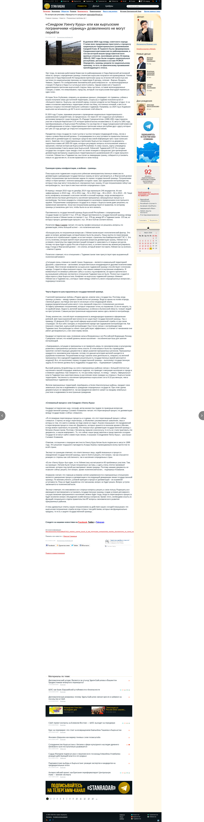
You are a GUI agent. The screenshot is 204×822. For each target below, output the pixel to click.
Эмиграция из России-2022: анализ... (116, 709)
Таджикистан (89, 1)
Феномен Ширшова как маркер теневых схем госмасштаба (74, 737)
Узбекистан (114, 1)
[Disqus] (89, 584)
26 (145, 248)
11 (80, 799)
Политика (46, 11)
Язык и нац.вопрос (110, 11)
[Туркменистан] (127, 689)
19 (145, 246)
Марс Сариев (61, 225)
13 (88, 799)
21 (150, 246)
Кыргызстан (77, 1)
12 (84, 799)
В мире (133, 1)
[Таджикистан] (125, 689)
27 (148, 248)
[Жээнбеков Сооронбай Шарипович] (141, 81)
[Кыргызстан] (76, 37)
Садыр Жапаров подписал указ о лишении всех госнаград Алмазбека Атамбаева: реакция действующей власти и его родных (85, 755)
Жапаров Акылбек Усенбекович (151, 59)
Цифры (122, 818)
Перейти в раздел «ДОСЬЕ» (146, 49)
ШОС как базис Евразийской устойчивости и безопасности (74, 690)
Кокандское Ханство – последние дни (73, 709)
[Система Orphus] (118, 547)
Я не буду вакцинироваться (149, 215)
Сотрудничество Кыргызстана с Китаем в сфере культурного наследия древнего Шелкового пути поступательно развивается (84, 746)
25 (143, 248)
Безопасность (83, 11)
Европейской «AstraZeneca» (145, 200)
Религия (73, 11)
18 (143, 246)
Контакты (49, 817)
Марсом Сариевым (70, 536)
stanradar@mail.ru (94, 15)
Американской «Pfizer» (147, 208)
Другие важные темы (152, 11)
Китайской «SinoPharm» (148, 206)
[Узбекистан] (129, 689)
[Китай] (129, 744)
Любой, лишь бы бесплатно (145, 211)
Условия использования (60, 817)
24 (140, 248)
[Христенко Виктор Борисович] (141, 115)
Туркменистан (102, 1)
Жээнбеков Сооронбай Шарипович (151, 73)
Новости (62, 18)
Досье (121, 816)
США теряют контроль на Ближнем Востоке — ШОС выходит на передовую (82, 723)
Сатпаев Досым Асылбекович (151, 86)
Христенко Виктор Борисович (153, 105)
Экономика (55, 11)
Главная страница (52, 18)
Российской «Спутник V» (148, 203)
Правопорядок (95, 11)
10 (77, 799)
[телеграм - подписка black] (89, 794)
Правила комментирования (55, 553)
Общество (65, 11)
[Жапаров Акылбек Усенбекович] (141, 68)
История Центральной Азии (130, 11)
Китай (124, 1)
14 (93, 799)
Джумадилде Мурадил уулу (147, 44)
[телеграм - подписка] (148, 162)
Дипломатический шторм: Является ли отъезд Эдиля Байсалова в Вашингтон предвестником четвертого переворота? (83, 681)
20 (148, 246)
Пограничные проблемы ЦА (76, 18)
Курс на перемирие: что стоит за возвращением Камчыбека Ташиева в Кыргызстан (85, 730)
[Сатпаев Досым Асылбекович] (141, 95)
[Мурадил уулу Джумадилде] (145, 30)
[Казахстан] (120, 689)
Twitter (91, 522)
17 (140, 246)
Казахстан (66, 1)
